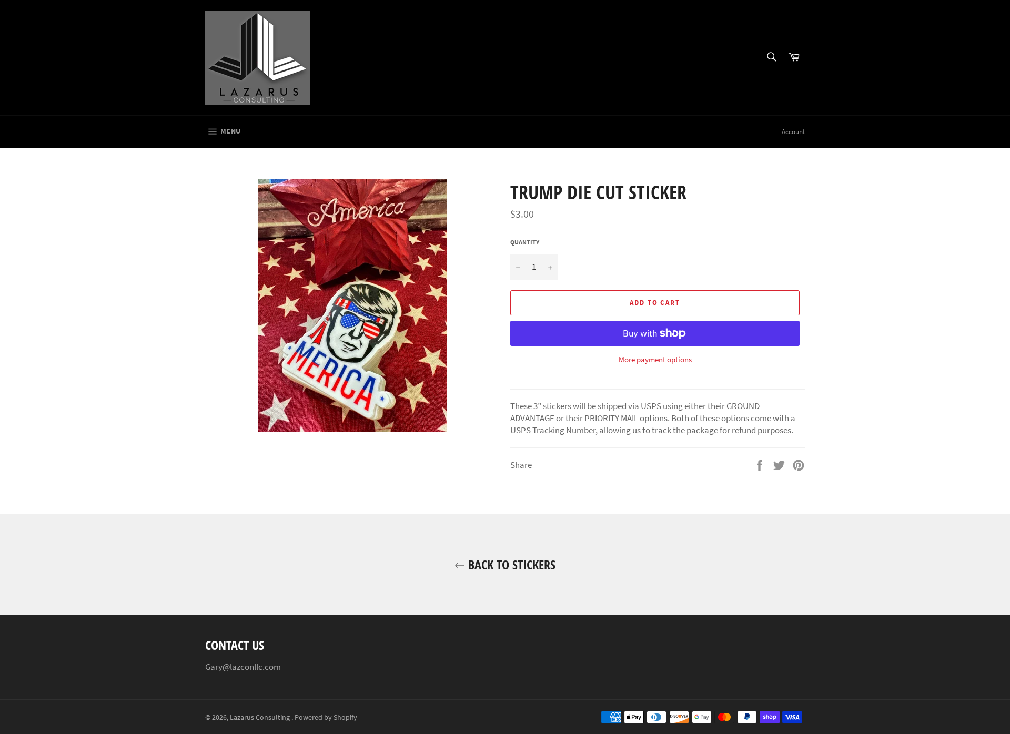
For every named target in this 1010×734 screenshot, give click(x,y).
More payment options (655, 359)
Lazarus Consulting (260, 717)
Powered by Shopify (326, 717)
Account (793, 131)
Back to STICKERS (510, 564)
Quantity (524, 242)
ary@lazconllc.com (245, 666)
